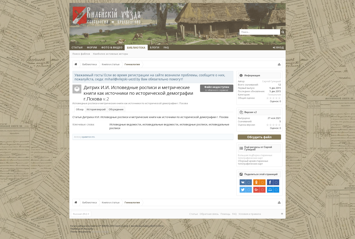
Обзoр (80, 109)
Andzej (77, 136)
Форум (92, 47)
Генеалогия (274, 94)
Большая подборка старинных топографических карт (255, 157)
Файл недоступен (216, 88)
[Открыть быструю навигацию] (279, 64)
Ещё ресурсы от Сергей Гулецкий (258, 148)
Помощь (225, 214)
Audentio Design (100, 231)
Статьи (77, 47)
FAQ (166, 47)
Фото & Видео (111, 47)
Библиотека (136, 47)
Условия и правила (250, 214)
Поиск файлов (81, 53)
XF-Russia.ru (87, 228)
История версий (96, 109)
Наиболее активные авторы (110, 53)
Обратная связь (209, 214)
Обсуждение (116, 109)
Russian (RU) (80, 214)
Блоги (154, 47)
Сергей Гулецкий (271, 81)
